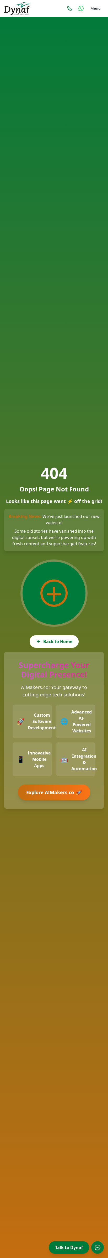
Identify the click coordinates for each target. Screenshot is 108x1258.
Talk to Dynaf (69, 1247)
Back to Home (57, 641)
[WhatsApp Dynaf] (81, 8)
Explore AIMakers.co (54, 792)
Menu (95, 8)
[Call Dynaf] (69, 8)
